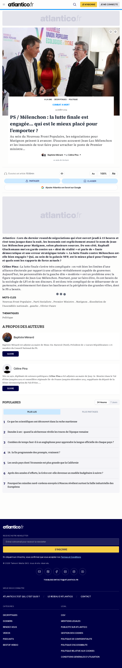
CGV (63, 615)
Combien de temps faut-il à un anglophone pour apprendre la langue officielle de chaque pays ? (61, 442)
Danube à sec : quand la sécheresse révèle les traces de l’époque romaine (48, 431)
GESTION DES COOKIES (72, 633)
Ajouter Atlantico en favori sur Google (63, 187)
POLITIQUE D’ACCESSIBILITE (74, 645)
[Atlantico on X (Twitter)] (48, 571)
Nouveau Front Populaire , (17, 301)
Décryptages (60, 99)
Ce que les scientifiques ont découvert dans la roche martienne (42, 421)
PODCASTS (8, 639)
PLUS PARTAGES (90, 411)
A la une (48, 99)
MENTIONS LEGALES (70, 621)
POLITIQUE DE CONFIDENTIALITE (76, 639)
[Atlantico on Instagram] (74, 571)
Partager (34, 181)
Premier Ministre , (64, 301)
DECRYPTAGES (10, 615)
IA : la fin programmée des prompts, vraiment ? (34, 452)
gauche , (35, 306)
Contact (86, 596)
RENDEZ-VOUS (10, 627)
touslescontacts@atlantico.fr (61, 580)
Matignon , (82, 301)
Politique (73, 99)
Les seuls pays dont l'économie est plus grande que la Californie (43, 462)
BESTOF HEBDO (10, 645)
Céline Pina (73, 155)
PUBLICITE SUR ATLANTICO (74, 627)
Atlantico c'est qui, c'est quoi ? (21, 596)
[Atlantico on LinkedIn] (65, 571)
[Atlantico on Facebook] (56, 571)
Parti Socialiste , (43, 301)
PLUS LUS (32, 411)
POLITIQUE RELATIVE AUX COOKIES (77, 651)
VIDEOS (6, 633)
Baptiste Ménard (55, 155)
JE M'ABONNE (88, 4)
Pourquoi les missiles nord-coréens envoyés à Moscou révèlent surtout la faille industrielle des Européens (61, 485)
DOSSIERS (7, 621)
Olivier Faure (48, 306)
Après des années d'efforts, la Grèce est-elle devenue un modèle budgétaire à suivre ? (55, 473)
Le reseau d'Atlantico (60, 596)
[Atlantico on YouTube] (82, 571)
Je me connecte (109, 4)
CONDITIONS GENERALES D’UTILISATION (80, 656)
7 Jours (113, 402)
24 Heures (102, 402)
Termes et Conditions (71, 557)
